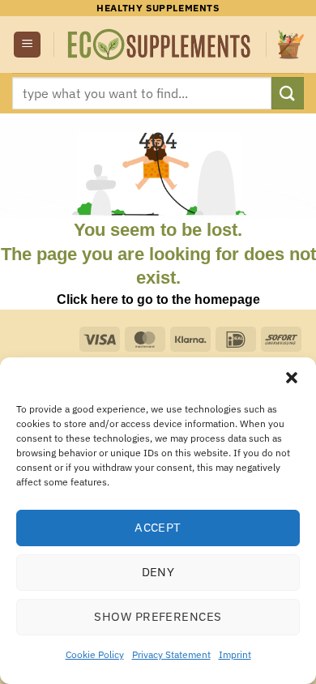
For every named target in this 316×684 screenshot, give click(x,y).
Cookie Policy (95, 654)
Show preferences (157, 616)
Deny (158, 571)
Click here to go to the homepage (158, 299)
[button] (292, 378)
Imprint (235, 654)
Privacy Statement (171, 654)
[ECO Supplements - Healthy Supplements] (160, 45)
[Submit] (287, 93)
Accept (158, 527)
